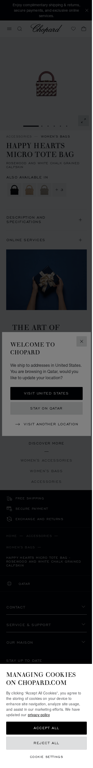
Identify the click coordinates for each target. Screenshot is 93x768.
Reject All (46, 743)
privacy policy (39, 714)
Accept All (46, 728)
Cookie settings (46, 757)
